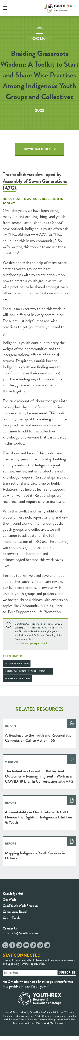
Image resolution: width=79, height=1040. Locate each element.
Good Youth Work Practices (21, 905)
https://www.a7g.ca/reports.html (31, 643)
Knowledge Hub (13, 893)
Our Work (9, 899)
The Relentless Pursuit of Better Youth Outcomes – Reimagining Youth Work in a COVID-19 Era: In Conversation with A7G (39, 776)
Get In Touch (11, 917)
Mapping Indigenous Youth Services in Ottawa (35, 855)
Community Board (15, 911)
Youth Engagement (17, 678)
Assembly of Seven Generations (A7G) (35, 184)
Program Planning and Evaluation (28, 671)
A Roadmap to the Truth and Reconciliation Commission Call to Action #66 (39, 737)
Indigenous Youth (17, 663)
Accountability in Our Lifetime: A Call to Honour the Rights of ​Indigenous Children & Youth (38, 817)
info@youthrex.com (25, 933)
